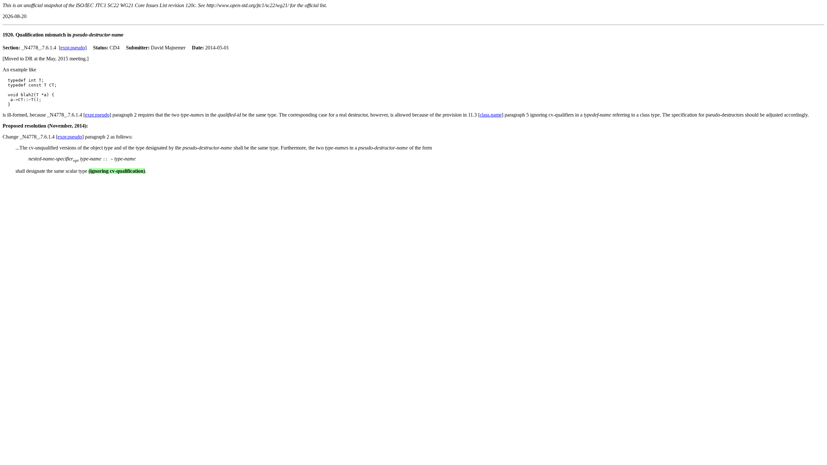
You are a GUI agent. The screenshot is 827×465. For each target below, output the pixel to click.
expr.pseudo (72, 47)
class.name (491, 115)
